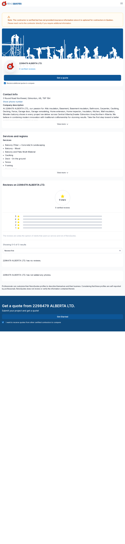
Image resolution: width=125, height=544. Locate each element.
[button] (122, 3)
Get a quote (62, 78)
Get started (62, 316)
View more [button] (61, 124)
